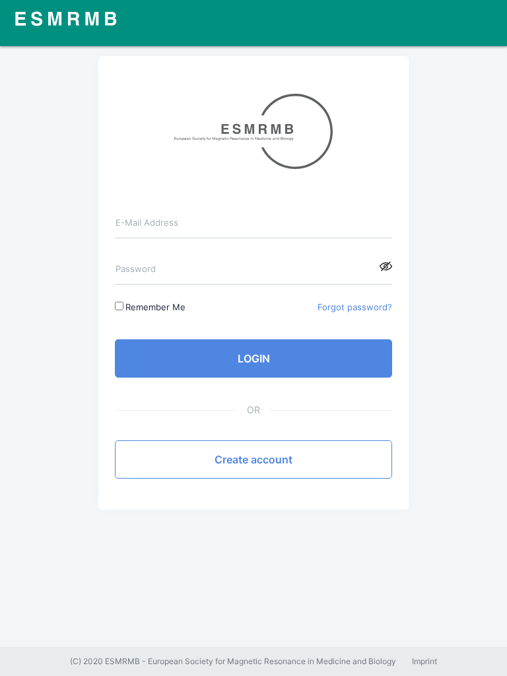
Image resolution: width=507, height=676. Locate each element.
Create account (253, 459)
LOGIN (254, 358)
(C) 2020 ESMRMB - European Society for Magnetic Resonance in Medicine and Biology (233, 661)
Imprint (424, 661)
